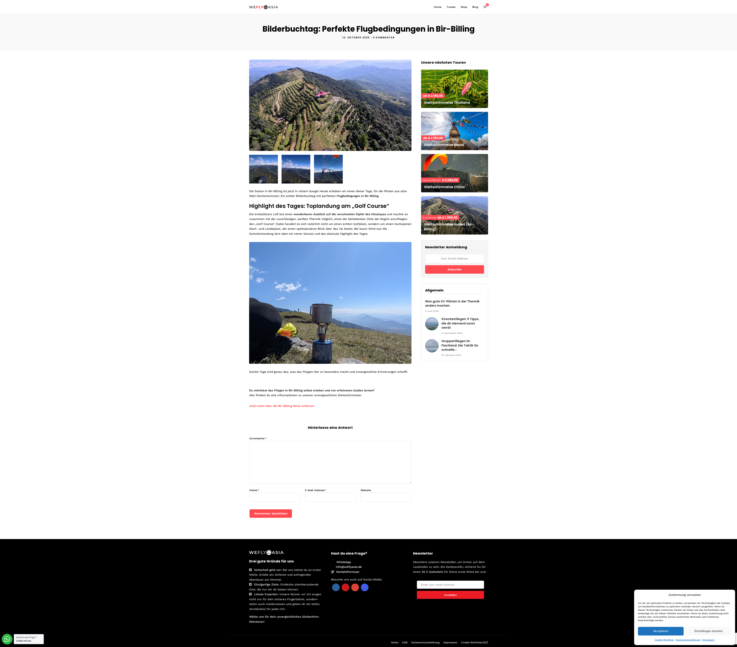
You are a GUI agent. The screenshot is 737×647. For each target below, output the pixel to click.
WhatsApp (343, 562)
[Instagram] (364, 587)
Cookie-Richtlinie (664, 640)
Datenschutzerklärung (688, 640)
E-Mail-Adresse (315, 490)
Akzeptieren (660, 631)
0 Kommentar (384, 37)
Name (254, 490)
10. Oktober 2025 (356, 37)
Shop (464, 7)
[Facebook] (336, 587)
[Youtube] (345, 587)
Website (366, 490)
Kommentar (258, 438)
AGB (404, 642)
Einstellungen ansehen (708, 631)
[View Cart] (485, 7)
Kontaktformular (347, 572)
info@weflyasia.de (349, 567)
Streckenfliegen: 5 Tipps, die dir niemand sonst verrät (460, 323)
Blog (475, 7)
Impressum (708, 640)
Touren (451, 7)
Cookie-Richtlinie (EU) (474, 642)
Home (437, 7)
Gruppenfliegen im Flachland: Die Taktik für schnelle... (459, 345)
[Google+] (355, 587)
